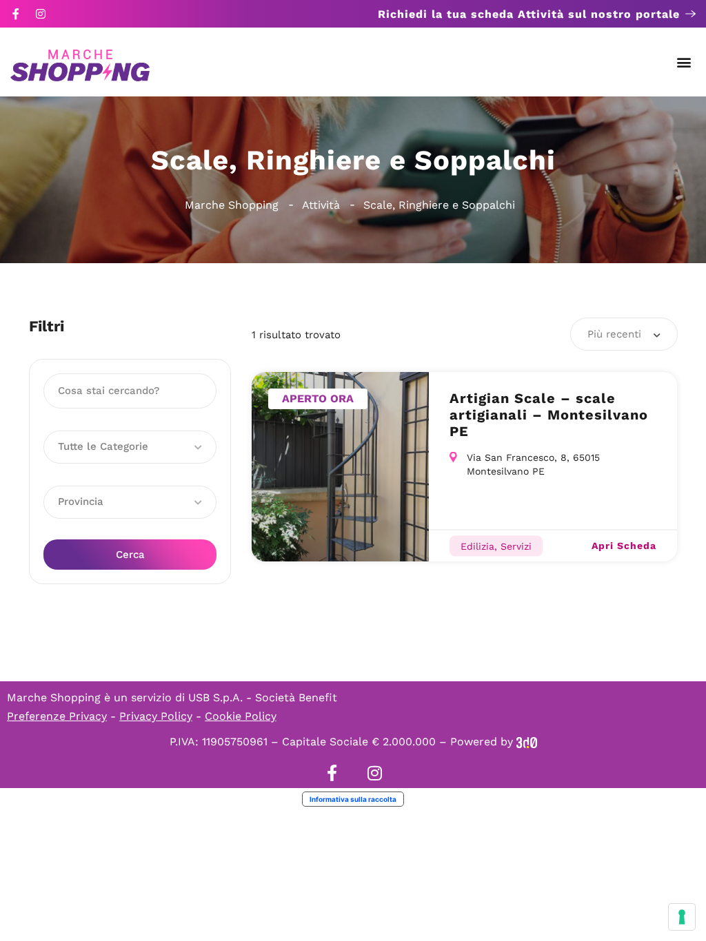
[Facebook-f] (15, 13)
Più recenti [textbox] (614, 334)
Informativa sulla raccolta (353, 799)
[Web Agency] (526, 741)
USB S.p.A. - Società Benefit (262, 697)
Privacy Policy (155, 716)
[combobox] (624, 334)
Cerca (130, 554)
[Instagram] (40, 13)
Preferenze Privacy (57, 716)
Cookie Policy (240, 716)
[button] (684, 62)
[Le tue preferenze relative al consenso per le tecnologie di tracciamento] (682, 917)
